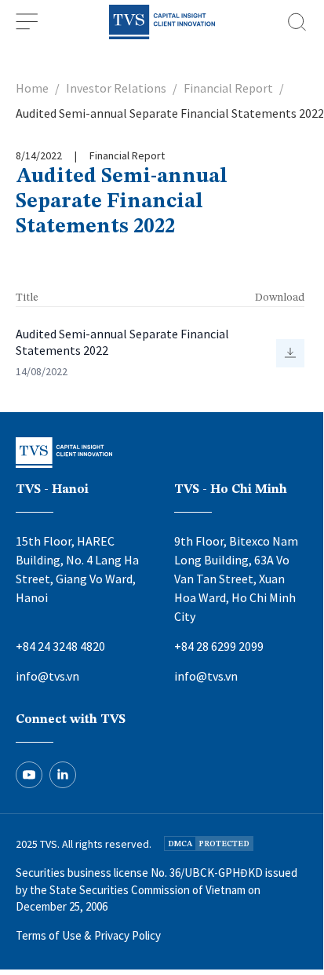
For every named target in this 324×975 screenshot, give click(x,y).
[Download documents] (290, 353)
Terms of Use (49, 935)
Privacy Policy (127, 935)
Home (32, 88)
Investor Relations (116, 88)
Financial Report (228, 88)
